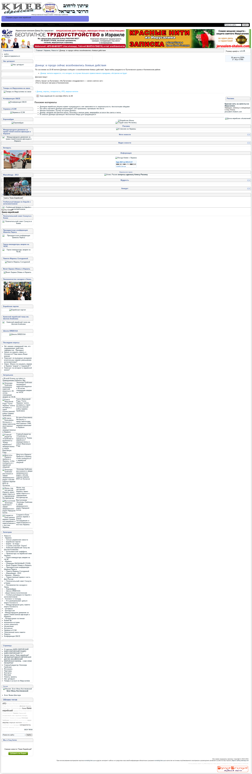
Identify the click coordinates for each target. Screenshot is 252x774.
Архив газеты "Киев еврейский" (16, 655)
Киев (24, 708)
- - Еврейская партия (12, 542)
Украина (39, 25)
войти (6, 54)
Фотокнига (8, 669)
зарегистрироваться (12, 56)
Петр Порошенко (25, 711)
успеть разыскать (11, 624)
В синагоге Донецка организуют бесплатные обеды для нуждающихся (68, 114)
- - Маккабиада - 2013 (12, 573)
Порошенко (7, 713)
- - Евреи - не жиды (11, 544)
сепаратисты (55, 91)
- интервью (8, 609)
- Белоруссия (9, 611)
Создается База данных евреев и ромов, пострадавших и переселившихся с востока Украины (23, 520)
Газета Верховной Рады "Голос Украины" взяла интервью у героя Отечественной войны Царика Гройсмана (23, 405)
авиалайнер (14, 720)
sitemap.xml (244, 760)
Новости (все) (26, 25)
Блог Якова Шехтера (12, 695)
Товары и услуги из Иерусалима (17, 681)
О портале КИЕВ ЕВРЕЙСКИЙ (16, 649)
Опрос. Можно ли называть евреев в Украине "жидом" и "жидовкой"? (18, 365)
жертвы (46, 91)
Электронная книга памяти (14, 632)
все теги (28, 729)
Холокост (5, 718)
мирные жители (72, 91)
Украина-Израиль (66, 25)
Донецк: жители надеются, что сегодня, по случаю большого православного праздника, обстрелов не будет (83, 73)
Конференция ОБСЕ (12, 636)
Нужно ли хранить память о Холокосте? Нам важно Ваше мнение (15, 354)
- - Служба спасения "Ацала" (15, 546)
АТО (63, 91)
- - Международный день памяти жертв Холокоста (17, 606)
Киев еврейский (46, 96)
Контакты (7, 673)
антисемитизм (23, 720)
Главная (12, 25)
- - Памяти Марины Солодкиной (16, 571)
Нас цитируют (9, 679)
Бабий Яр (8, 620)
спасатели (5, 727)
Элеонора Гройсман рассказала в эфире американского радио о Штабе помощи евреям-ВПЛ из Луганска (24, 474)
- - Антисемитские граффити (15, 552)
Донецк (39, 91)
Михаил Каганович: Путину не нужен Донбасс (58, 111)
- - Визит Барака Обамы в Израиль (18, 565)
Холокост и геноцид (15, 718)
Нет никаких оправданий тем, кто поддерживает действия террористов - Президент (17, 348)
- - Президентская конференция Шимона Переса (16, 568)
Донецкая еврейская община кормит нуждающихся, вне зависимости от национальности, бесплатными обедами (85, 107)
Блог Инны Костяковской (17, 691)
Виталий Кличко (13, 706)
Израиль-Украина (10, 708)
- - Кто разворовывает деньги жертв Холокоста (15, 602)
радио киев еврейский (22, 17)
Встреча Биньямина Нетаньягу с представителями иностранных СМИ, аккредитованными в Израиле (24, 422)
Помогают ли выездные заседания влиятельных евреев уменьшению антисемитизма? (18, 360)
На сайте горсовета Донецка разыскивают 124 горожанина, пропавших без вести (72, 109)
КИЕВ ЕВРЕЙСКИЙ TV (13, 653)
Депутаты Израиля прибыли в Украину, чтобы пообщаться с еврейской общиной (24, 458)
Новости (54, 50)
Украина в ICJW (10, 630)
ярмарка (17, 727)
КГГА (20, 708)
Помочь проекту (10, 677)
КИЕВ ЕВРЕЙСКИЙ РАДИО (15, 651)
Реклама (7, 675)
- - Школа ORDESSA (12, 591)
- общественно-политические (15, 593)
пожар (11, 725)
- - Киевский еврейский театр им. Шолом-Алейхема (17, 549)
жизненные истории (12, 622)
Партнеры (8, 671)
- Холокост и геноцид (12, 599)
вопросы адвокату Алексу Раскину (133, 175)
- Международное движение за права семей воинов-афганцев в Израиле (17, 614)
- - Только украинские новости (16, 540)
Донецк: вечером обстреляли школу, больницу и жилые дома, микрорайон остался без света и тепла (80, 112)
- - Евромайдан (10, 589)
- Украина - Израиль (12, 575)
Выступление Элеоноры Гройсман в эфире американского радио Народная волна (24, 505)
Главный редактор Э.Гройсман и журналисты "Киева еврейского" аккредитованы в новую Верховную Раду (24, 440)
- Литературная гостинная (14, 618)
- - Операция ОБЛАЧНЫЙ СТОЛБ (17, 563)
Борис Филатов (13, 704)
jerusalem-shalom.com (233, 112)
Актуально (8, 628)
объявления (9, 626)
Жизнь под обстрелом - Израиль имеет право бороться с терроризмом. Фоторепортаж (23, 492)
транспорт (11, 727)
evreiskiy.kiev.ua (89, 760)
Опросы (7, 634)
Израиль (51, 25)
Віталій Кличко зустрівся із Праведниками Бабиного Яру (13, 379)
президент (16, 725)
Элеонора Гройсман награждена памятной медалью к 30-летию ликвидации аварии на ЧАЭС (24, 387)
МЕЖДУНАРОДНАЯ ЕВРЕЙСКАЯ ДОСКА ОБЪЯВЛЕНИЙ (17, 658)
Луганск (15, 711)
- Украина (7, 538)
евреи (29, 720)
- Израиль (8, 561)
